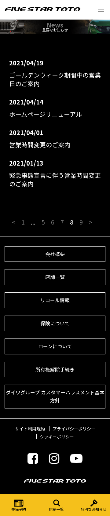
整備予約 (18, 509)
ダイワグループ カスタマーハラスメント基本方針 (55, 396)
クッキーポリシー (57, 437)
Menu (100, 9)
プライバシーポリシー (74, 429)
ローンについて (55, 346)
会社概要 (55, 254)
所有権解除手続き (55, 369)
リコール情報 (55, 300)
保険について (55, 323)
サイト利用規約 (30, 429)
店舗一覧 (56, 509)
